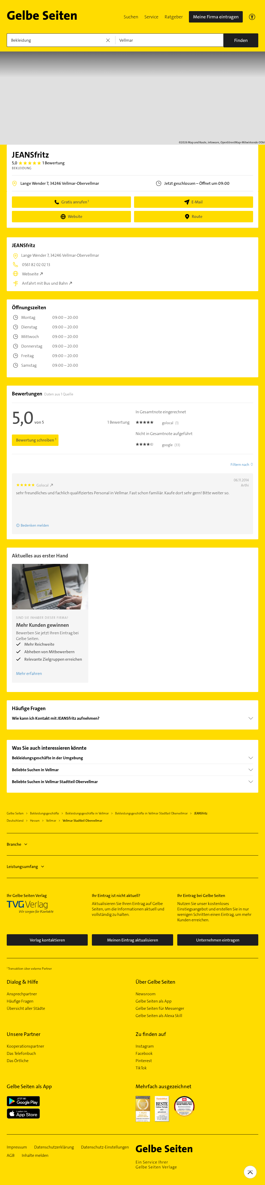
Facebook (144, 1053)
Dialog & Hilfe (22, 981)
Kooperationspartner (25, 1046)
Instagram (145, 1046)
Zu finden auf (151, 1034)
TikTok (141, 1068)
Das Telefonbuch (21, 1053)
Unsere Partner (23, 1034)
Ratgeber (174, 17)
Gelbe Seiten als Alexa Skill (159, 1015)
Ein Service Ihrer (156, 1164)
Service (151, 17)
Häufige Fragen (20, 1001)
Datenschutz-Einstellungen (105, 1147)
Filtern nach (240, 464)
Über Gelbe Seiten (155, 981)
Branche (14, 844)
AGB (10, 1155)
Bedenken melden (35, 525)
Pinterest (144, 1060)
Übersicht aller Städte (26, 1008)
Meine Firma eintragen (216, 17)
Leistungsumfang (22, 866)
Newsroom (146, 994)
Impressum (17, 1147)
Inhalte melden (35, 1155)
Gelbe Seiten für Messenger (160, 1008)
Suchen (131, 17)
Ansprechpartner (22, 994)
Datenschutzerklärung (54, 1147)
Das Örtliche (17, 1060)
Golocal (42, 485)
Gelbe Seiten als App (154, 1001)
